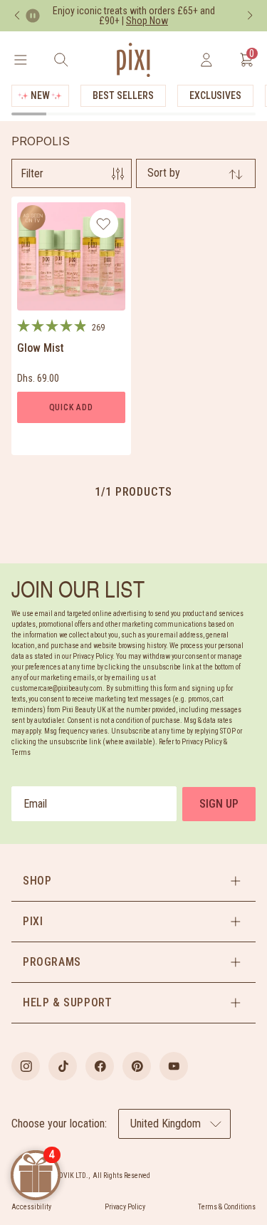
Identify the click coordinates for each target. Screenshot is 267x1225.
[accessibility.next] (250, 16)
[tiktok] (62, 1066)
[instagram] (25, 1066)
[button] (133, 881)
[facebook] (99, 1066)
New (40, 95)
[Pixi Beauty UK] (133, 60)
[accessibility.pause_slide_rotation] (32, 15)
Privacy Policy (125, 1207)
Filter (32, 173)
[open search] (61, 59)
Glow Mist (40, 348)
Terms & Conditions (227, 1207)
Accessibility (31, 1207)
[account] (206, 59)
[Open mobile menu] (20, 59)
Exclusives (215, 95)
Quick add (71, 407)
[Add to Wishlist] (103, 223)
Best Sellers (123, 95)
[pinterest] (136, 1066)
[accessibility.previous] (17, 16)
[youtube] (173, 1066)
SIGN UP (219, 803)
